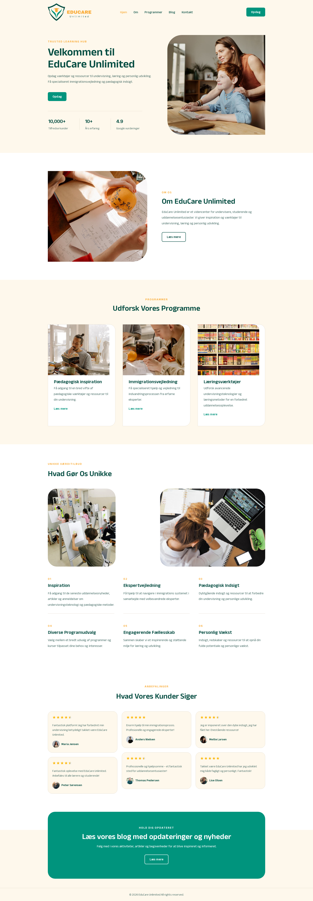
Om (135, 12)
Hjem (123, 12)
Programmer (153, 12)
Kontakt (187, 12)
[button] (255, 12)
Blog (172, 12)
